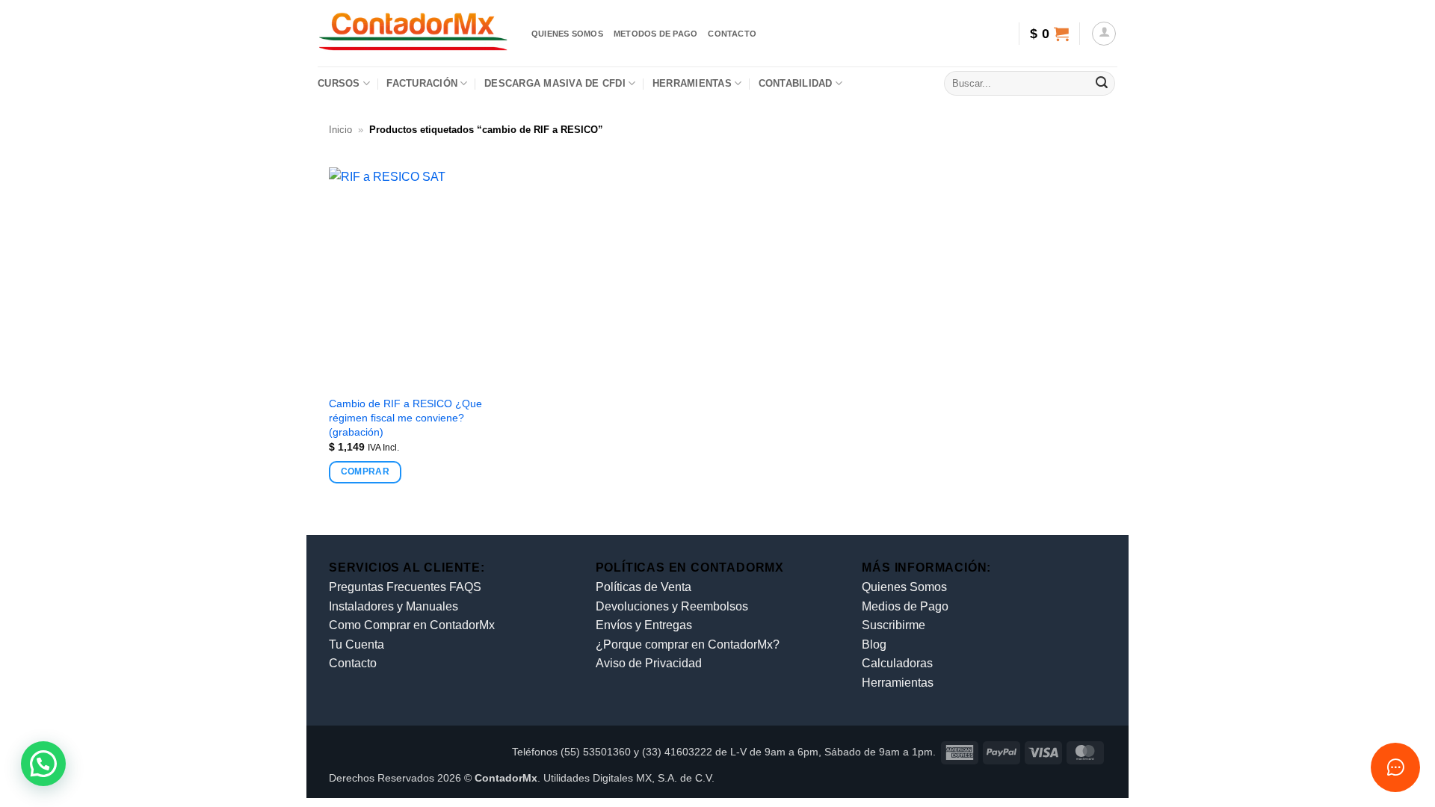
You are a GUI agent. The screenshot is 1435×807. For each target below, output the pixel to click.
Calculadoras (897, 663)
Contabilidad (796, 83)
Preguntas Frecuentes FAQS (405, 587)
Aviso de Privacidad (649, 663)
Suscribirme (893, 625)
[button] (1049, 33)
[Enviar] (1101, 83)
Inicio (340, 129)
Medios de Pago (905, 606)
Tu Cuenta (356, 644)
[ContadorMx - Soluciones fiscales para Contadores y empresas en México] (413, 33)
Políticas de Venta (643, 587)
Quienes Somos (904, 587)
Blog (874, 644)
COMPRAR (365, 471)
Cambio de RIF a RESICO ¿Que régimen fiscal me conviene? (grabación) (405, 417)
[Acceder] (1104, 34)
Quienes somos (567, 33)
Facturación (421, 83)
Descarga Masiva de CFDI (555, 83)
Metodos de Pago (655, 33)
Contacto (732, 33)
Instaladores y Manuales (393, 606)
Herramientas (692, 83)
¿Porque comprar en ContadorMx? (688, 644)
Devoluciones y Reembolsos (672, 606)
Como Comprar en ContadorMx (412, 625)
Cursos (339, 83)
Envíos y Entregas (644, 625)
